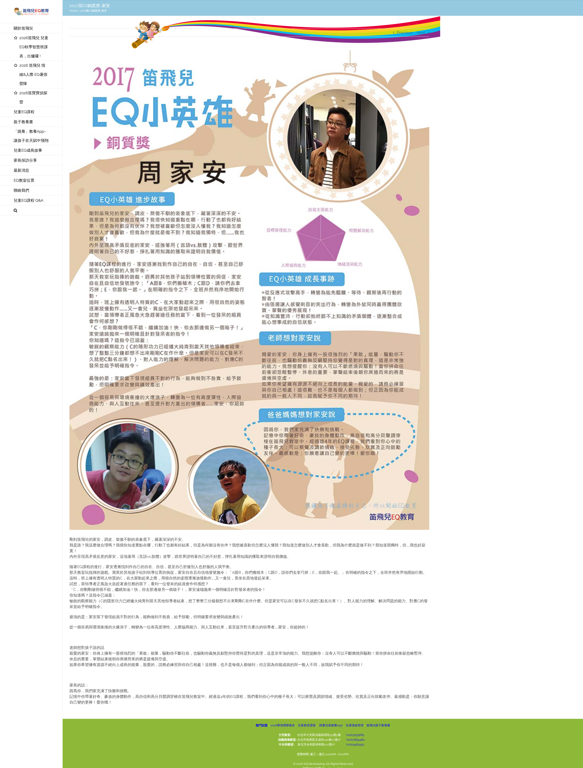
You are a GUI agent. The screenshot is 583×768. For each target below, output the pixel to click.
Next (421, 32)
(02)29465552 (355, 744)
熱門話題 (262, 725)
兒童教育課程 (307, 725)
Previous (404, 32)
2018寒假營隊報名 (283, 725)
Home (73, 10)
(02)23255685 (355, 735)
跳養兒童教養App (331, 725)
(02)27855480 (355, 739)
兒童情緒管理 (354, 725)
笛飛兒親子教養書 (378, 725)
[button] (31, 210)
